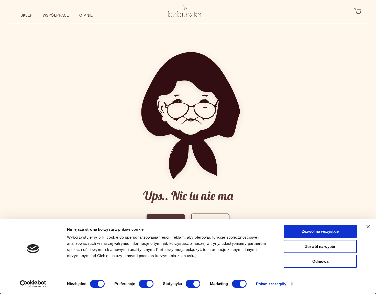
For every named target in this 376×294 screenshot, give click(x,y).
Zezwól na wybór (320, 246)
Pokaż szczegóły (271, 284)
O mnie (86, 15)
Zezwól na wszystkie (320, 231)
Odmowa (320, 261)
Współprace (56, 15)
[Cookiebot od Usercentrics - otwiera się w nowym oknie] (33, 284)
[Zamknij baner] (368, 226)
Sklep (26, 15)
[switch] (146, 284)
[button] (284, 11)
